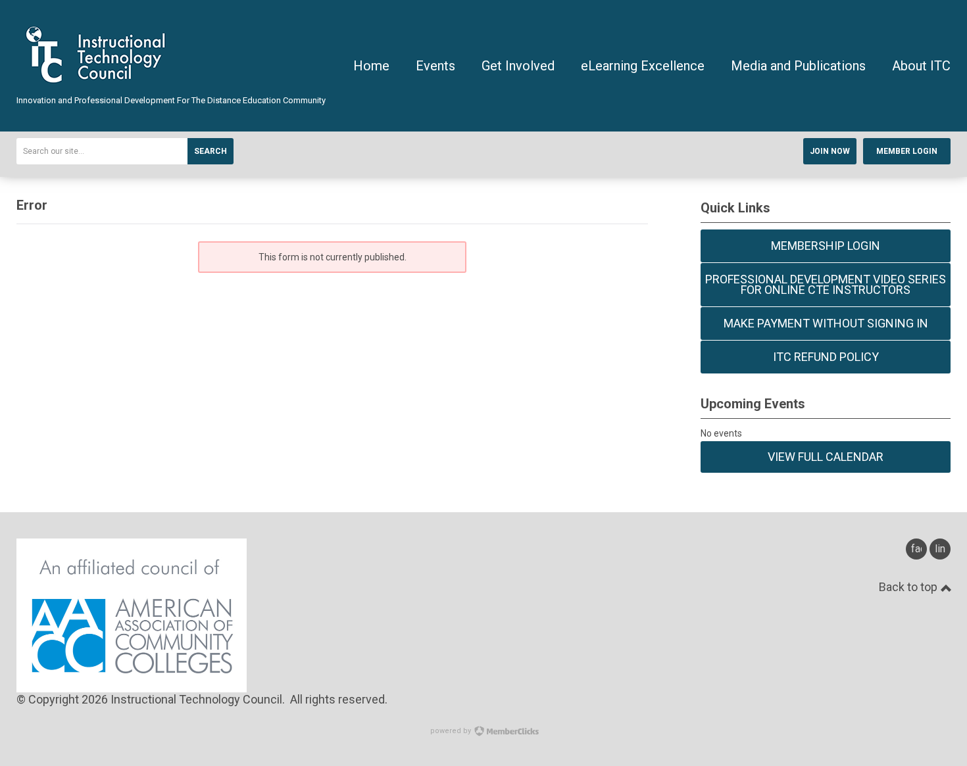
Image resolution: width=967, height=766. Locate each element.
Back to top (909, 587)
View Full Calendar (825, 457)
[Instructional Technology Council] (97, 88)
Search (210, 151)
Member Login (906, 151)
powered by (451, 731)
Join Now (830, 151)
